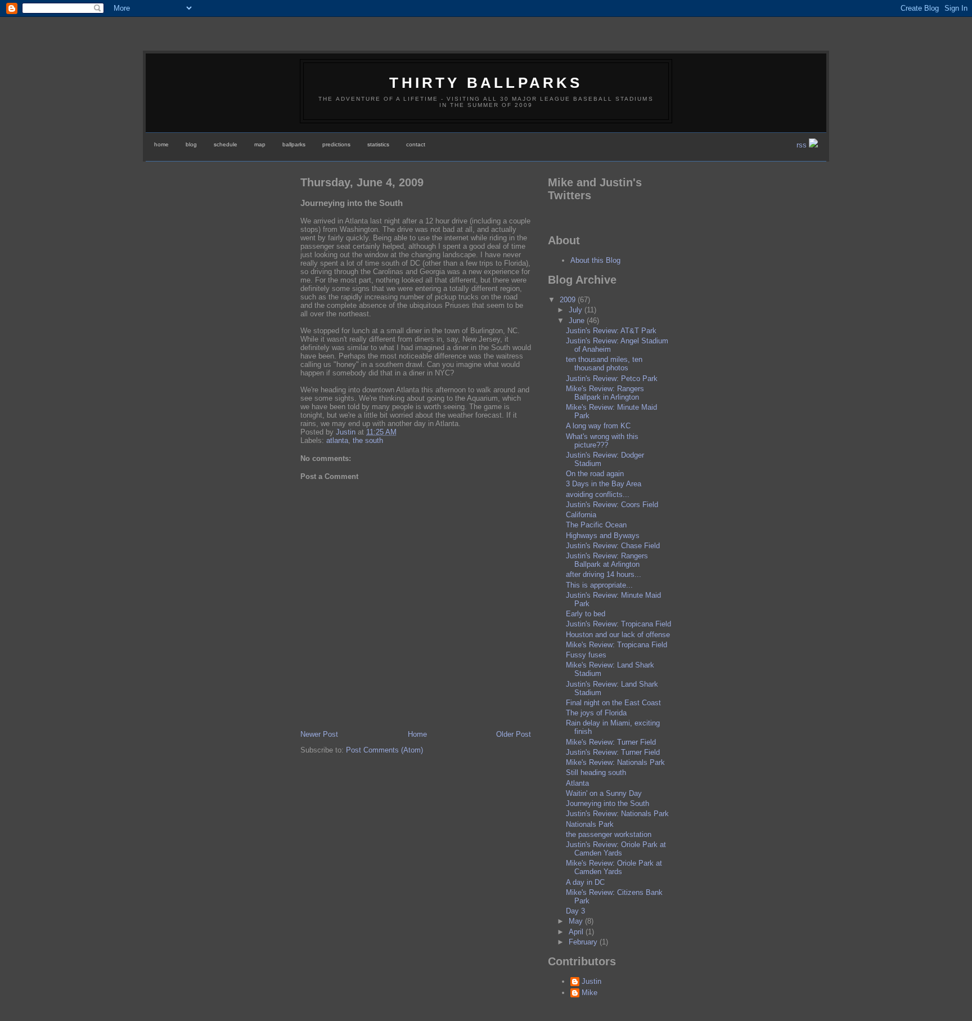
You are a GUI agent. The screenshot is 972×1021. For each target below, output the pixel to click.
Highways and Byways (603, 535)
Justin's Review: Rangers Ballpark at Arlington (607, 560)
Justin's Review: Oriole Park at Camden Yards (616, 848)
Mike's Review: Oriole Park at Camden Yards (614, 867)
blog (191, 144)
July (576, 310)
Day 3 (575, 911)
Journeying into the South (607, 803)
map (260, 144)
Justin (591, 981)
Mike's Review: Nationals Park (615, 762)
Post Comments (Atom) (384, 750)
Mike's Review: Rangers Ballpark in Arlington (605, 392)
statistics (378, 144)
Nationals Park (590, 824)
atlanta (337, 440)
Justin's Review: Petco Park (612, 378)
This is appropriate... (599, 585)
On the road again (595, 473)
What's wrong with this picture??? (602, 440)
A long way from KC (598, 426)
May (577, 921)
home (161, 144)
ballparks (293, 144)
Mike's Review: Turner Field (611, 742)
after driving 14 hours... (603, 574)
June (578, 320)
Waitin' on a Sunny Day (604, 793)
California (581, 515)
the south (368, 440)
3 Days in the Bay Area (603, 484)
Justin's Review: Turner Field (613, 752)
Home (417, 734)
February (584, 942)
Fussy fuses (586, 655)
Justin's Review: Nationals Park (617, 813)
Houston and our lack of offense (618, 634)
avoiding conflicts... (597, 494)
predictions (336, 144)
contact (415, 144)
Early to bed (585, 614)
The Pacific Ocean (596, 525)
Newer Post (319, 734)
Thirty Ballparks (485, 82)
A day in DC (585, 882)
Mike (589, 992)
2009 (569, 299)
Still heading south (596, 772)
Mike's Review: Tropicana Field (616, 645)
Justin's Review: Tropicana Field (618, 624)
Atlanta (577, 783)
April (577, 932)
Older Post (513, 734)
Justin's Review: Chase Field (613, 545)
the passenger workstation (608, 834)
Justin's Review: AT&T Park (611, 330)
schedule (225, 144)
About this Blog (595, 260)
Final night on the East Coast (613, 702)
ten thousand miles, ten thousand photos (604, 363)
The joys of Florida (596, 713)
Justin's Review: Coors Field (612, 504)
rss (802, 145)
